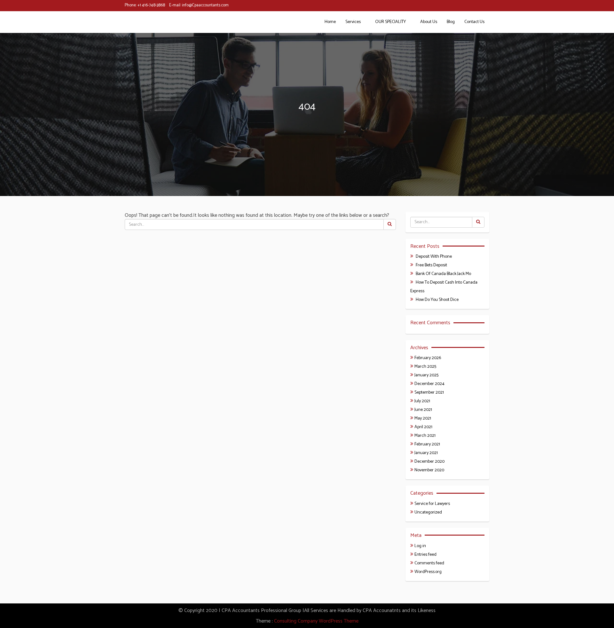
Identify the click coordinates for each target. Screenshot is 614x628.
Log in (420, 546)
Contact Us (474, 22)
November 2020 (429, 470)
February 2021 (427, 444)
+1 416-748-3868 (151, 5)
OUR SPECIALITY (390, 22)
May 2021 (422, 418)
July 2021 (422, 401)
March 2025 (425, 366)
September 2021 (429, 392)
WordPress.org (428, 572)
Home (330, 22)
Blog (451, 22)
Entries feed (425, 554)
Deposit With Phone (434, 256)
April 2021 (423, 427)
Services (353, 22)
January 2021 (426, 453)
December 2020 (429, 461)
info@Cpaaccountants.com (205, 5)
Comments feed (429, 563)
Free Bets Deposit (431, 265)
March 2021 (425, 435)
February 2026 (427, 358)
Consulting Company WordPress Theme (316, 621)
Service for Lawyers (432, 503)
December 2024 (429, 384)
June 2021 (423, 409)
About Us (428, 22)
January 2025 (426, 375)
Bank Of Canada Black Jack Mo (443, 274)
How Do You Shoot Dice (437, 299)
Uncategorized (428, 512)
